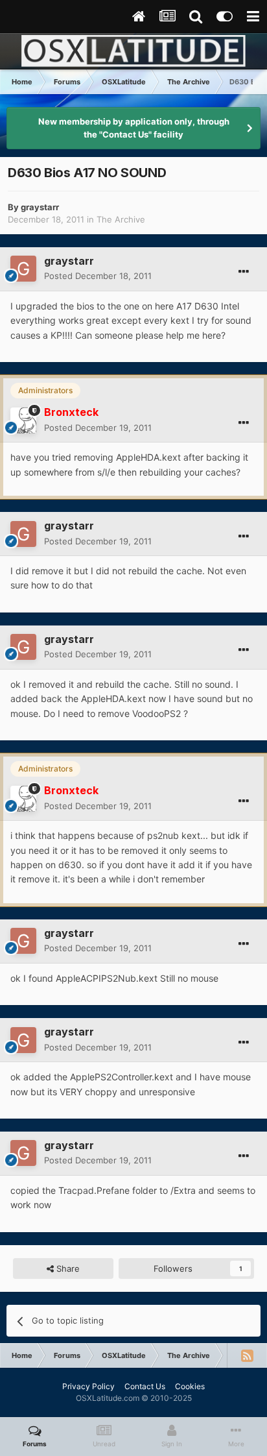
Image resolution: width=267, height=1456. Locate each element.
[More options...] (244, 272)
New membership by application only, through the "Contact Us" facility (133, 128)
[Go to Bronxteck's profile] (23, 420)
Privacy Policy (88, 1386)
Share (67, 1268)
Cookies (190, 1386)
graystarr (40, 207)
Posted (98, 276)
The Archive (121, 219)
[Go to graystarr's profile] (23, 269)
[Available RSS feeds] (247, 1355)
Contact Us (144, 1386)
